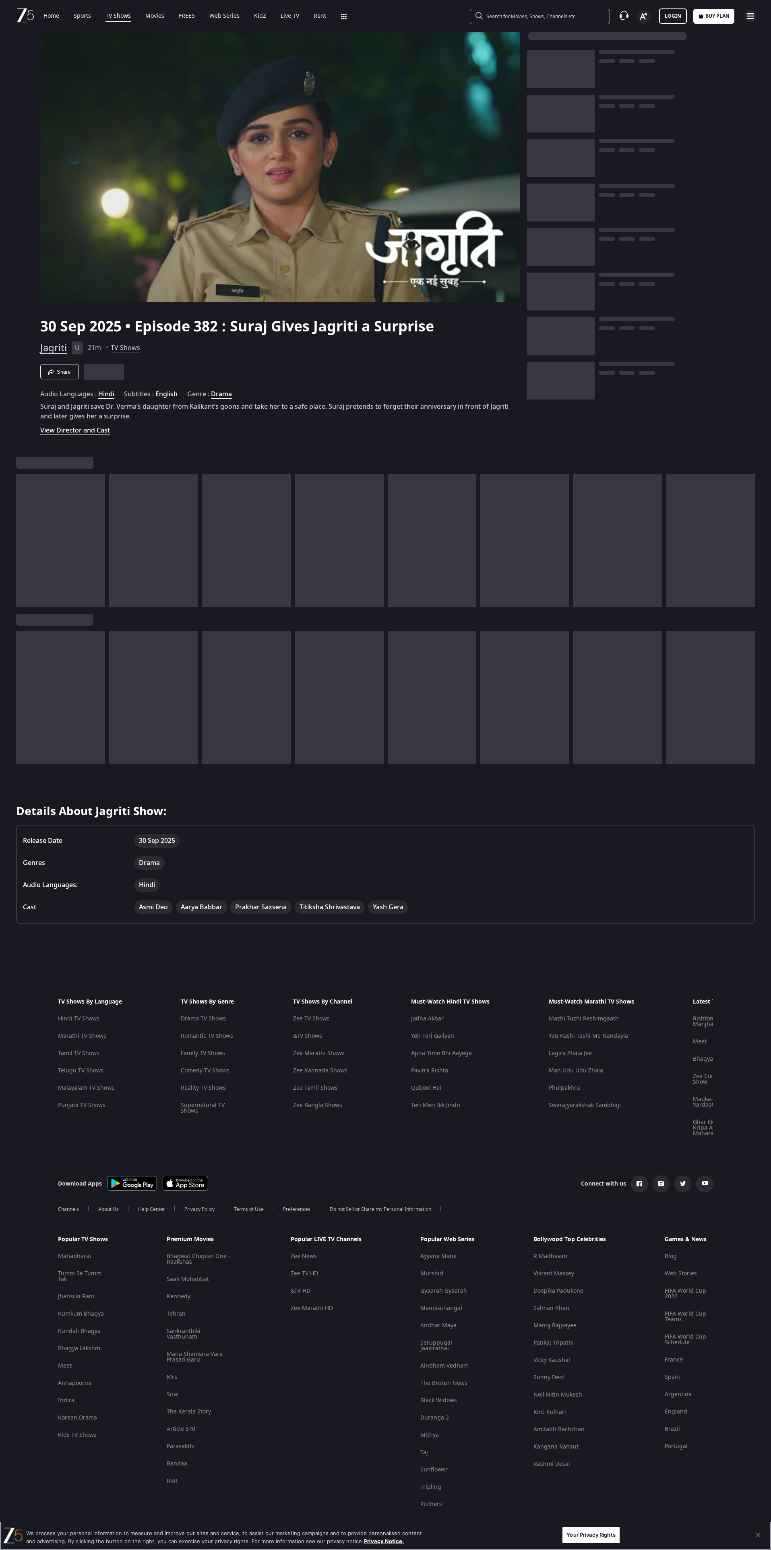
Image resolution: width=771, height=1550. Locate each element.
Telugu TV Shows (80, 1070)
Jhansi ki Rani (76, 1296)
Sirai (173, 1394)
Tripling (430, 1487)
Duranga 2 (434, 1417)
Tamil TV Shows (78, 1053)
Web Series (224, 16)
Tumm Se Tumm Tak (79, 1276)
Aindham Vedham (444, 1366)
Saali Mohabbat (188, 1279)
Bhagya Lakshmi (80, 1348)
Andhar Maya (438, 1325)
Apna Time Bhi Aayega (441, 1053)
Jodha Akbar (427, 1018)
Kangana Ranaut (556, 1446)
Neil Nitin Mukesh (557, 1395)
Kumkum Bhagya (81, 1314)
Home (51, 16)
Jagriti (53, 348)
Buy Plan (717, 16)
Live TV (290, 16)
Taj (424, 1452)
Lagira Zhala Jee (570, 1053)
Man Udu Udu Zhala (576, 1070)
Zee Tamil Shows (315, 1088)
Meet (700, 1041)
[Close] (758, 1535)
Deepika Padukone (558, 1291)
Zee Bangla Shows (317, 1105)
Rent (320, 16)
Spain (672, 1377)
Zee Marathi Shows (319, 1053)
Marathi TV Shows (82, 1036)
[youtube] (704, 1183)
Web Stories (681, 1273)
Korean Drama (77, 1417)
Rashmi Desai (551, 1464)
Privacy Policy (199, 1209)
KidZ (260, 16)
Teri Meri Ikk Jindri (436, 1105)
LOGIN (673, 16)
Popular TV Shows (83, 1239)
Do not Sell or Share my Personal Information (380, 1209)
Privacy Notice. (384, 1541)
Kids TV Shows (77, 1435)
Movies (154, 16)
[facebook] (639, 1183)
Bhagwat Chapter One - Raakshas (198, 1259)
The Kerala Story (189, 1411)
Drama (221, 394)
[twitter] (682, 1183)
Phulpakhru (564, 1088)
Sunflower (434, 1469)
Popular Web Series (447, 1239)
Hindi (106, 394)
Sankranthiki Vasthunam (184, 1334)
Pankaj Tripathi (553, 1343)
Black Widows (438, 1400)
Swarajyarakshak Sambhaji (585, 1105)
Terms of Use (249, 1209)
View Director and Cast (75, 430)
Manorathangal (441, 1308)
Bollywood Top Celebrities (569, 1239)
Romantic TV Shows (207, 1036)
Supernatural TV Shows (203, 1108)
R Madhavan (550, 1256)
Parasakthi (181, 1446)
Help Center (151, 1209)
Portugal (676, 1446)
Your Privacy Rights (590, 1534)
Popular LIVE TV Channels (326, 1239)
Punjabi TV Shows (81, 1105)
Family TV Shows (203, 1053)
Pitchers (431, 1504)
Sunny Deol (548, 1377)
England (676, 1411)
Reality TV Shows (203, 1088)
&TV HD (300, 1291)
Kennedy (178, 1296)
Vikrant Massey (553, 1273)
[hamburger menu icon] (750, 16)
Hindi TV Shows (78, 1018)
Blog (671, 1256)
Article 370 (181, 1429)
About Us (108, 1209)
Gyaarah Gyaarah (443, 1291)
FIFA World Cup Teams (685, 1317)
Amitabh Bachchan (559, 1429)
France (674, 1359)
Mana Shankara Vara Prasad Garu (195, 1357)
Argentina (678, 1394)
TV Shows (118, 16)
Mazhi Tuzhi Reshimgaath (584, 1018)
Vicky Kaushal (551, 1360)
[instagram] (661, 1183)
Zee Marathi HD (312, 1308)
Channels (68, 1209)
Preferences (296, 1209)
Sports (82, 16)
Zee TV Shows (311, 1018)
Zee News (304, 1256)
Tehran (176, 1314)
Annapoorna (74, 1383)
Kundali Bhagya (79, 1331)
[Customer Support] (624, 16)
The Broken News (443, 1383)
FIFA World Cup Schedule (685, 1340)
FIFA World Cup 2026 (685, 1294)
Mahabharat (74, 1256)
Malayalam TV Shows (86, 1088)
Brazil (672, 1429)
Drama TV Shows (203, 1018)
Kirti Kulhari (549, 1412)
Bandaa (177, 1463)
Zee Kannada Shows (320, 1070)
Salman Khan (551, 1308)
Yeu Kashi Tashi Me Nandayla (588, 1036)
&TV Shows (307, 1036)
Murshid (431, 1273)
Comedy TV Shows (205, 1070)
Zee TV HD (304, 1273)
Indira (66, 1400)
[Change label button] (644, 17)
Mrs (172, 1377)
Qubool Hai (426, 1088)
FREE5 (187, 16)
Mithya (429, 1435)
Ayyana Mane (438, 1256)
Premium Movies (190, 1239)
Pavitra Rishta (429, 1070)
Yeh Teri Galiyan (432, 1036)
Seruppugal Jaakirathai (436, 1346)
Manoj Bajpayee (555, 1325)
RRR (172, 1481)
